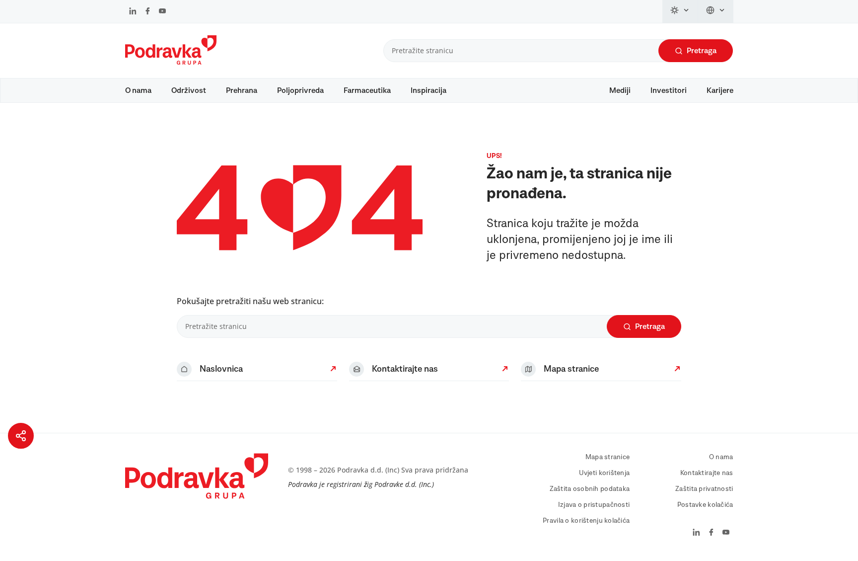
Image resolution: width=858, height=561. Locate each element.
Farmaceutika (367, 90)
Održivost (188, 90)
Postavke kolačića (705, 504)
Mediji (620, 90)
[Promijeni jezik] (715, 11)
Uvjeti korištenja (604, 473)
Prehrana (241, 90)
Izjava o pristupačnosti (594, 504)
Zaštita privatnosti (704, 488)
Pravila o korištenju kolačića (586, 520)
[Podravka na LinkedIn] (133, 12)
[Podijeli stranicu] (21, 436)
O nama (138, 90)
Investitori (668, 90)
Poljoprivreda (300, 90)
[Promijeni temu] (680, 11)
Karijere (720, 90)
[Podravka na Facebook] (147, 12)
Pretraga (701, 51)
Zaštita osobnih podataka (590, 488)
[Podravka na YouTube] (162, 12)
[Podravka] (170, 62)
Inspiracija (428, 90)
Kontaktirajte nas (706, 473)
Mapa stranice (607, 457)
